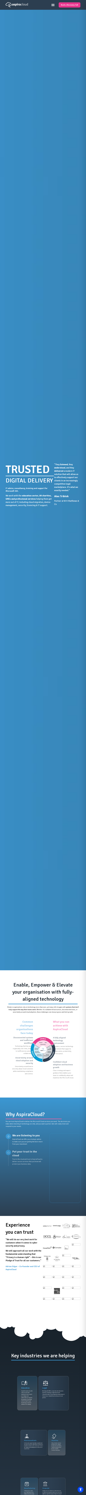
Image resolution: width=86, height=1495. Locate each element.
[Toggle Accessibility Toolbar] (80, 1489)
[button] (53, 4)
